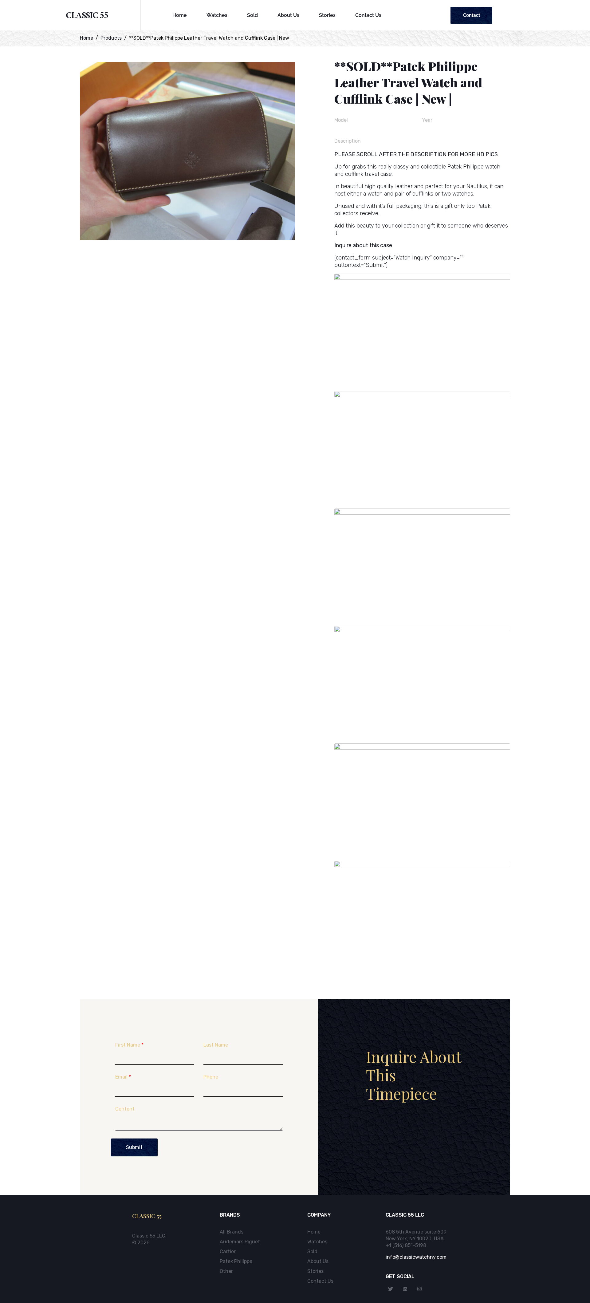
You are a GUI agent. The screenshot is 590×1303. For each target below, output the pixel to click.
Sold (252, 15)
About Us (288, 15)
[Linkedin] (405, 1289)
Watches (216, 15)
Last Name (215, 1045)
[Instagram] (419, 1289)
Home (179, 15)
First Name (129, 1045)
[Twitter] (390, 1289)
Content (125, 1109)
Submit (134, 1147)
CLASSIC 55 (87, 16)
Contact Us (368, 15)
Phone (210, 1077)
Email (123, 1077)
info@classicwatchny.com (416, 1257)
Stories (327, 15)
